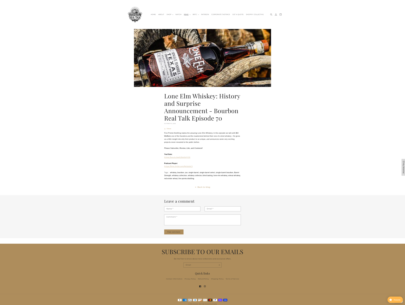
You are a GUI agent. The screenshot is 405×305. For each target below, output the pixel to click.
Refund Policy (203, 279)
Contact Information (174, 279)
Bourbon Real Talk (198, 304)
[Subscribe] (219, 265)
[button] (169, 14)
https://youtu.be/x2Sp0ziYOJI (177, 157)
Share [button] (169, 129)
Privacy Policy (190, 279)
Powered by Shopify (211, 304)
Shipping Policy (217, 279)
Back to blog (203, 187)
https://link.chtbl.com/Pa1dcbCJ (178, 166)
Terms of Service (232, 279)
